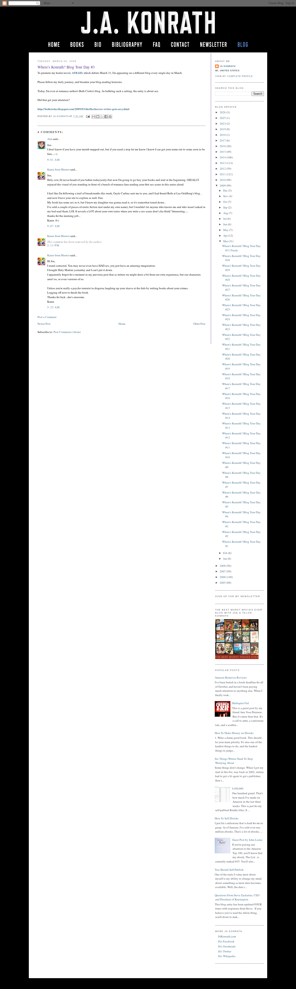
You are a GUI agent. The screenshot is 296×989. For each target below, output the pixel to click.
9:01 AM (53, 160)
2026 (223, 112)
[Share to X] (102, 116)
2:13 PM (53, 245)
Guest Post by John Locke (247, 840)
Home (122, 324)
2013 (223, 163)
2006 (223, 577)
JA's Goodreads (227, 946)
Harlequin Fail (240, 703)
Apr (225, 235)
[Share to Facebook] (106, 116)
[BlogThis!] (98, 116)
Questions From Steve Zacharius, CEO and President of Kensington (237, 897)
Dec (225, 190)
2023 (223, 123)
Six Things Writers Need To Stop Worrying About (234, 761)
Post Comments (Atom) (67, 332)
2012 (223, 169)
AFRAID (77, 73)
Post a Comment (47, 317)
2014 (223, 157)
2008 (223, 566)
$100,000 (237, 788)
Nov (226, 196)
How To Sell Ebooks (227, 818)
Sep (225, 207)
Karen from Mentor (58, 169)
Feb (225, 553)
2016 (223, 146)
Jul (225, 219)
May (226, 230)
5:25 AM (53, 307)
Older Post (199, 324)
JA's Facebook (226, 941)
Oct (225, 202)
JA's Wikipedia (226, 956)
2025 (223, 118)
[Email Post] (87, 116)
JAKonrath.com (227, 936)
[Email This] (93, 116)
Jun (225, 224)
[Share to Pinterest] (110, 116)
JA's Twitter (224, 951)
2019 (223, 129)
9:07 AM (53, 226)
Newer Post (43, 324)
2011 (223, 174)
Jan (225, 558)
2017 (223, 140)
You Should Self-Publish (229, 870)
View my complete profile (234, 76)
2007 (223, 571)
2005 (223, 583)
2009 (223, 185)
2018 (223, 135)
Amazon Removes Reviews (231, 677)
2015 (223, 152)
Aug (226, 213)
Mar (226, 241)
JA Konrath (228, 66)
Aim (49, 139)
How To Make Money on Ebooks (234, 733)
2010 (223, 180)
